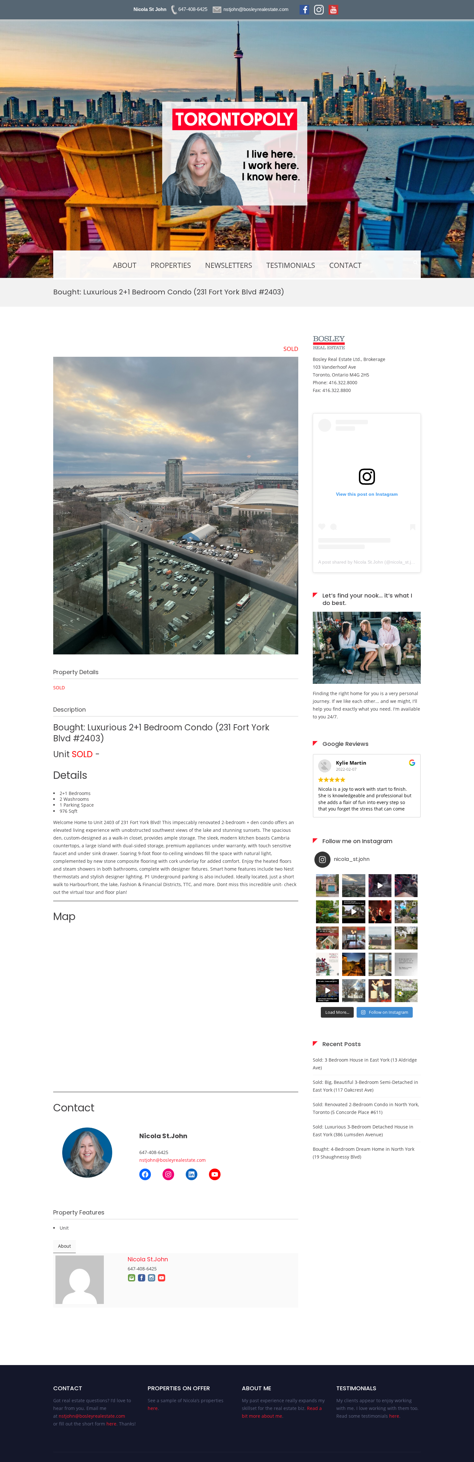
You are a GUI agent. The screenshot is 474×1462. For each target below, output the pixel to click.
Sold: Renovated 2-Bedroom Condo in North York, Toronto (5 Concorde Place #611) (366, 1108)
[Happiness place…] (380, 964)
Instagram (151, 1278)
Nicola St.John (148, 1259)
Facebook (141, 1278)
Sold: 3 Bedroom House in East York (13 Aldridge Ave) (365, 1064)
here (111, 1424)
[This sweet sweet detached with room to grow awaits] (353, 911)
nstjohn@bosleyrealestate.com (172, 1160)
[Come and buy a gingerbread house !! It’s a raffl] (327, 938)
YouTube (161, 1278)
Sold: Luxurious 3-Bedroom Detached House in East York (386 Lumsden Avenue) (363, 1131)
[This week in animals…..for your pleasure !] (406, 885)
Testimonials (290, 265)
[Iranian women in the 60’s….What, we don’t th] (380, 990)
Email (131, 1278)
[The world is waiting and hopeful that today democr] (406, 990)
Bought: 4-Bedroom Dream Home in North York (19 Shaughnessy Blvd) (363, 1153)
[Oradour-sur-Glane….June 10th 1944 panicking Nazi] (406, 938)
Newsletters (228, 265)
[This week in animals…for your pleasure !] (380, 885)
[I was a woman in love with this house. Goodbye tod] (327, 911)
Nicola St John (149, 9)
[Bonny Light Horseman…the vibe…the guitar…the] (380, 911)
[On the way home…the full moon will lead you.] (353, 964)
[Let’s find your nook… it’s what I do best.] (367, 682)
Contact (345, 265)
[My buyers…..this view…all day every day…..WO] (353, 885)
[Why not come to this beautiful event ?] (327, 964)
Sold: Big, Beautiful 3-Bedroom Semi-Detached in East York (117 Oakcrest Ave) (365, 1086)
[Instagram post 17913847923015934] (353, 990)
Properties (171, 265)
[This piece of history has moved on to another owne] (353, 938)
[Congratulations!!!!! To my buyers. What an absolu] (327, 885)
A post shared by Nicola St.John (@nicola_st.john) (369, 562)
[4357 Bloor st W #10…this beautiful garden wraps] (406, 911)
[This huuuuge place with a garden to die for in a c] (327, 990)
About (124, 265)
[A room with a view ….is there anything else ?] (380, 938)
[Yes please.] (406, 964)
